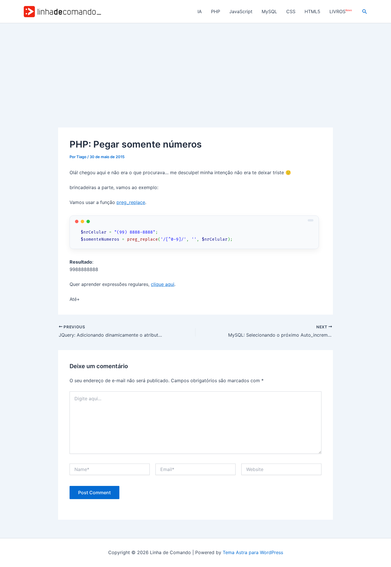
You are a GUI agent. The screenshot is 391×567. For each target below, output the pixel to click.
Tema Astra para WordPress (253, 552)
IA (200, 11)
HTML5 (312, 11)
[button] (364, 11)
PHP (215, 11)
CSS (290, 11)
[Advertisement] (195, 66)
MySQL (269, 11)
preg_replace (130, 202)
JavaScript (240, 11)
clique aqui (162, 284)
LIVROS (340, 12)
